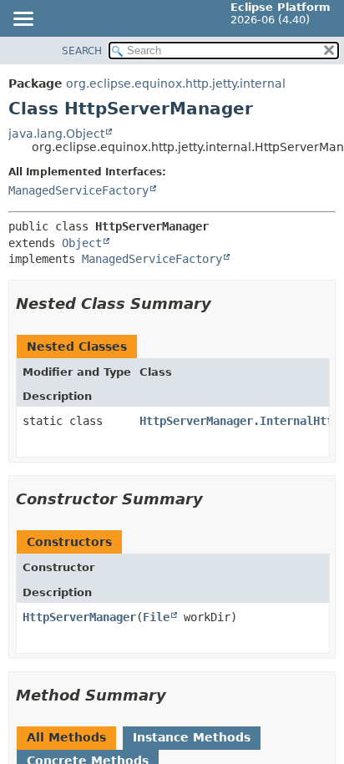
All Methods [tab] (66, 737)
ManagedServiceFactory (78, 190)
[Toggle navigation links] (22, 20)
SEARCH (82, 51)
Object (82, 243)
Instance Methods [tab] (191, 737)
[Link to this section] (223, 303)
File (156, 617)
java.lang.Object (56, 133)
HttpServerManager (79, 617)
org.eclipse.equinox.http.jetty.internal (176, 83)
